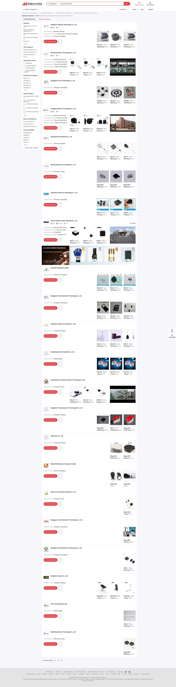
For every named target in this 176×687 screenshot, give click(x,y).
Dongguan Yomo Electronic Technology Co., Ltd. (66, 296)
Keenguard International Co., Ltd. (61, 137)
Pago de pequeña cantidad (29, 71)
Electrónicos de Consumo (30, 34)
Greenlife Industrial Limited (60, 268)
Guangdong (27, 133)
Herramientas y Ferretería (30, 38)
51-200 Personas (29, 121)
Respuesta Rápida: (49, 66)
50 (62, 660)
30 (58, 660)
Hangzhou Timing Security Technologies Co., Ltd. (67, 408)
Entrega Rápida (29, 68)
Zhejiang (26, 135)
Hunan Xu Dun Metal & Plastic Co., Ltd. (63, 492)
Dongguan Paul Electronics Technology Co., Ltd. (66, 548)
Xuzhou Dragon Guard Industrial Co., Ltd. (64, 221)
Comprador (123, 9)
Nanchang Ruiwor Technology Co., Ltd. (63, 53)
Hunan (26, 142)
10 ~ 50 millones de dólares (31, 112)
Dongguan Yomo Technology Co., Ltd (63, 81)
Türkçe (130, 674)
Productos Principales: (50, 34)
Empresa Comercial (30, 52)
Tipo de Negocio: (48, 31)
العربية (107, 674)
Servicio (26, 41)
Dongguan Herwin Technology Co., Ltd (63, 109)
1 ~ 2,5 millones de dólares (30, 104)
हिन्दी (119, 674)
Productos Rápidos (110, 671)
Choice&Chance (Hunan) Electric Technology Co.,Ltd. (68, 380)
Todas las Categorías (30, 9)
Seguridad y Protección (29, 26)
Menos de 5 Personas (30, 126)
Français (63, 674)
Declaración (58, 671)
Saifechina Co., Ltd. (57, 436)
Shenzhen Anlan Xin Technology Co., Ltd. (64, 193)
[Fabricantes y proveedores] (32, 4)
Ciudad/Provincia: (49, 36)
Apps (142, 9)
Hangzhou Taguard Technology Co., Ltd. (64, 25)
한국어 (102, 674)
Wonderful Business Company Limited (63, 464)
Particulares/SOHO (29, 54)
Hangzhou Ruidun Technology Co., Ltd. (63, 324)
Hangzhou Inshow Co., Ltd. (59, 576)
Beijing (26, 140)
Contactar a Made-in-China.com (95, 671)
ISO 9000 (27, 80)
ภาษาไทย (124, 674)
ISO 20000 (27, 88)
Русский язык (95, 674)
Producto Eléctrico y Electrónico (29, 30)
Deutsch (75, 674)
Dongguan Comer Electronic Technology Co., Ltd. (67, 520)
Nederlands (113, 674)
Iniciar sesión (150, 5)
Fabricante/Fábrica (30, 50)
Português (81, 674)
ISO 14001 (27, 83)
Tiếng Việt (136, 674)
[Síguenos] (126, 671)
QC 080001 (27, 85)
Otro (25, 57)
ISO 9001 (27, 78)
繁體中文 (51, 674)
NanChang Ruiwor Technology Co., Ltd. (63, 632)
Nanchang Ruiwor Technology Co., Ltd (63, 165)
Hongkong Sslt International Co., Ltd (62, 352)
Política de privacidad (80, 671)
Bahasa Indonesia (145, 674)
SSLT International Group (59, 604)
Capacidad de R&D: (49, 64)
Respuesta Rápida (30, 66)
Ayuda (134, 9)
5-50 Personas (28, 124)
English (39, 674)
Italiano (88, 674)
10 (54, 660)
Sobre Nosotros (50, 671)
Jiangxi (26, 137)
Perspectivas (120, 671)
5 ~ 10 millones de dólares (30, 108)
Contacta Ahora (51, 41)
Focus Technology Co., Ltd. (84, 677)
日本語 (57, 674)
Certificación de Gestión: (50, 234)
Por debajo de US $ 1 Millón (31, 97)
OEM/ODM (28, 63)
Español (69, 674)
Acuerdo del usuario (68, 671)
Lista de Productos (29, 19)
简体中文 (45, 674)
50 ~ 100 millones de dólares (29, 100)
